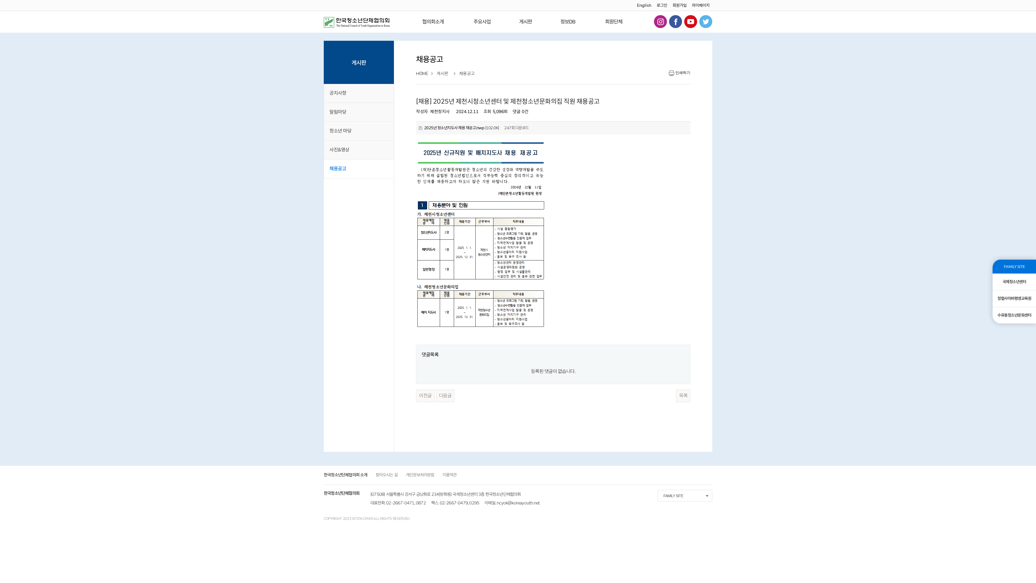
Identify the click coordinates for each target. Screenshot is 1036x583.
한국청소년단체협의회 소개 (345, 475)
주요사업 (482, 21)
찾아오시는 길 (387, 475)
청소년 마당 (340, 131)
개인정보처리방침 (420, 475)
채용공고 (337, 168)
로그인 (662, 5)
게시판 (525, 21)
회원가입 (680, 5)
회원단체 (613, 21)
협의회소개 (433, 21)
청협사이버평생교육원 (1014, 298)
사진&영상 (339, 150)
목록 (683, 395)
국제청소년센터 (1014, 281)
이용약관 (449, 475)
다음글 (445, 395)
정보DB (567, 21)
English (644, 5)
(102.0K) (461, 128)
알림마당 (337, 112)
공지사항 (337, 93)
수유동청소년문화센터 (1014, 315)
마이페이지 (701, 5)
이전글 (425, 395)
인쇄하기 (682, 72)
